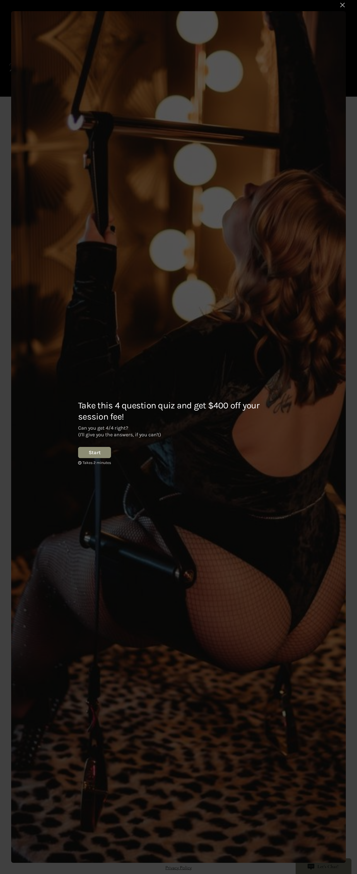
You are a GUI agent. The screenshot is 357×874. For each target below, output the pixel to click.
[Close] (342, 5)
